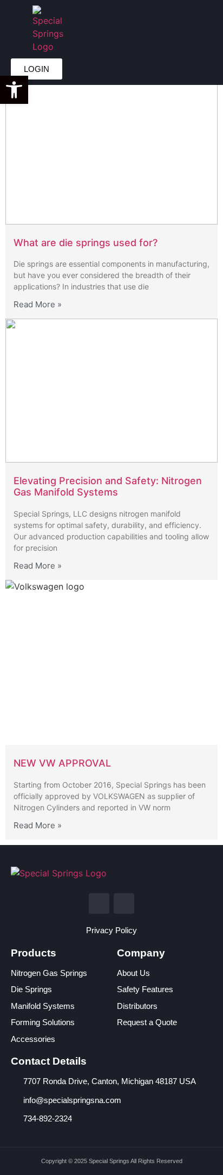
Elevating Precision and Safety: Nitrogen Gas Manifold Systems (108, 486)
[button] (97, 29)
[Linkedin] (99, 903)
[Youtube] (124, 903)
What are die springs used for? (86, 242)
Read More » (38, 304)
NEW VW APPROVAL (62, 763)
